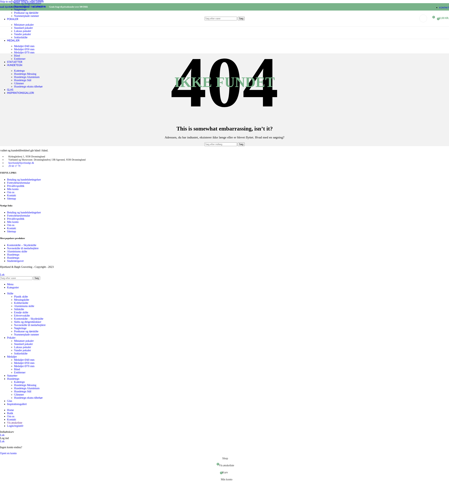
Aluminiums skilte (17, 251)
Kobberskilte (21, 302)
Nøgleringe (20, 9)
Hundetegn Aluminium (26, 77)
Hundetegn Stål (22, 80)
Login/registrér (15, 425)
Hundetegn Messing (25, 73)
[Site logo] (19, 27)
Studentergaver (15, 260)
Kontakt (11, 195)
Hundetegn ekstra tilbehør (28, 86)
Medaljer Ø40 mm (24, 46)
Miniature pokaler (24, 340)
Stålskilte (19, 309)
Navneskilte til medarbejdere (30, 6)
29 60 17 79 (14, 166)
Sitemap (11, 198)
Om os (10, 192)
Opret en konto (8, 453)
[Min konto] (423, 18)
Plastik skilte (21, 296)
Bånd (17, 55)
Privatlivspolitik (15, 185)
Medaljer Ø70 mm (24, 52)
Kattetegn (19, 70)
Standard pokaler (23, 343)
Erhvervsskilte (22, 315)
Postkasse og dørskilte (26, 331)
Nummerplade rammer (26, 334)
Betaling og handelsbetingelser (24, 179)
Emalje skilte (21, 312)
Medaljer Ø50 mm (24, 49)
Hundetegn (13, 254)
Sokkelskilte (21, 37)
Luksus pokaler (22, 31)
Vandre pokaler (22, 34)
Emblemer (19, 58)
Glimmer (19, 83)
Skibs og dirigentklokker (27, 3)
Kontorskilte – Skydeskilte (21, 245)
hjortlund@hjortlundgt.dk (21, 163)
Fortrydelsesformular (18, 182)
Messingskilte (21, 299)
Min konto (13, 189)
